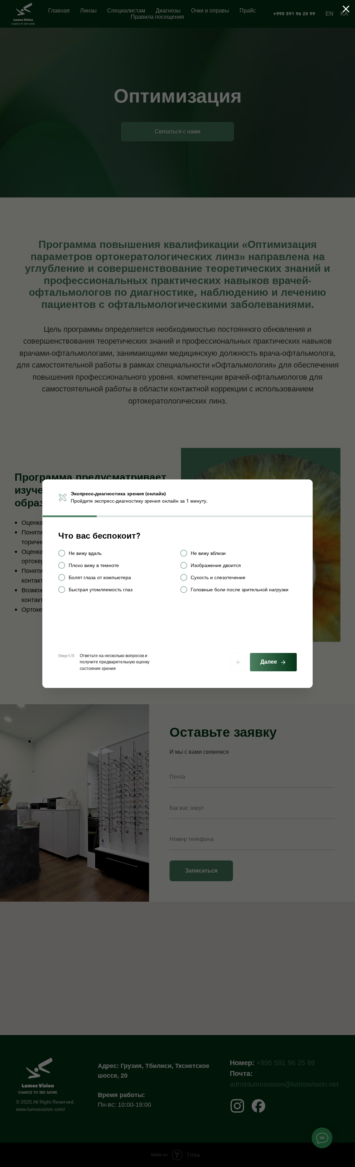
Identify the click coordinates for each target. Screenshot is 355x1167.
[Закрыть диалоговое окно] (346, 9)
